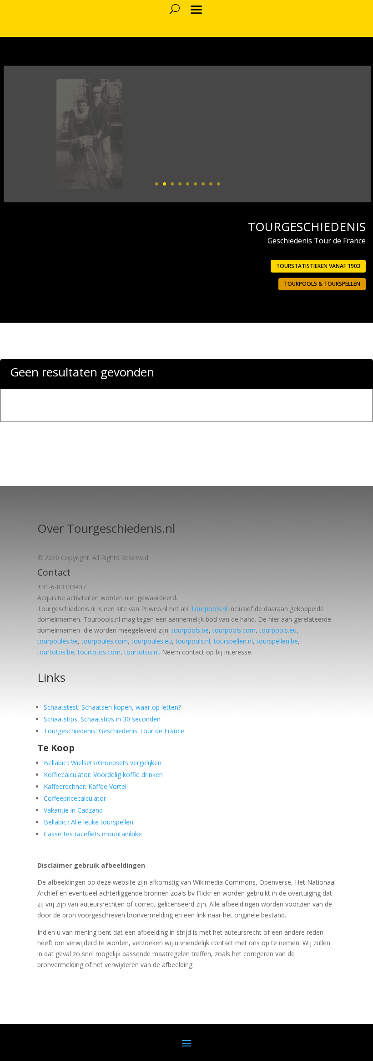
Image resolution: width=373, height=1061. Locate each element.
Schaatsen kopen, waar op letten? (131, 707)
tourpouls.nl (193, 641)
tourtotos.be (55, 652)
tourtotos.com (99, 652)
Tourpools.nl (209, 608)
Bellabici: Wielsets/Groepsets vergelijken (102, 762)
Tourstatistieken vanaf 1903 (318, 266)
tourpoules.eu (151, 641)
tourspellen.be (277, 641)
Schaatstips (60, 719)
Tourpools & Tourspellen (322, 284)
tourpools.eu (278, 630)
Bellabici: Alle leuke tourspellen (88, 822)
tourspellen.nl (233, 641)
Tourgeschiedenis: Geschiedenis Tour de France (114, 730)
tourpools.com (234, 630)
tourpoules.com (104, 641)
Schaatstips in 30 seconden (121, 719)
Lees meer (330, 171)
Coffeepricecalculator (75, 798)
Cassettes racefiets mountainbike (93, 833)
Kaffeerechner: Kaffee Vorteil (86, 786)
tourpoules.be (57, 641)
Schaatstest (61, 707)
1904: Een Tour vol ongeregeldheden (284, 102)
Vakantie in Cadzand (73, 810)
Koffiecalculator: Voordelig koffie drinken (103, 774)
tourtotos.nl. (142, 652)
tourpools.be (190, 630)
